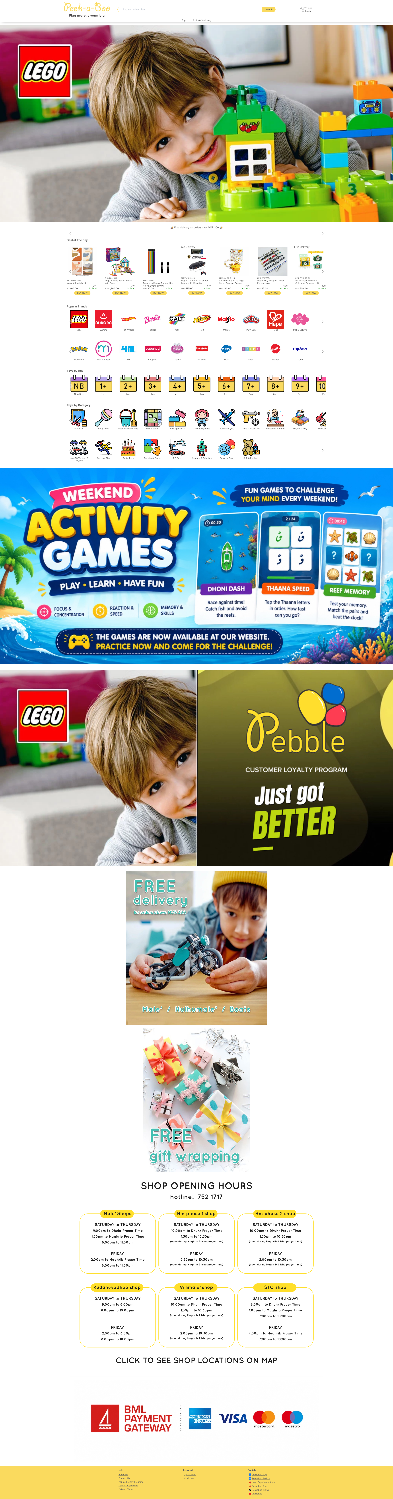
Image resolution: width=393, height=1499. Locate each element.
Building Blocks (177, 428)
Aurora (103, 330)
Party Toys (128, 458)
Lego (79, 330)
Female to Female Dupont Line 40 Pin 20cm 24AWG (158, 284)
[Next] (322, 271)
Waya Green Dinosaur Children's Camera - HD (307, 281)
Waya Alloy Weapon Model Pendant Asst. (270, 281)
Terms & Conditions (128, 1485)
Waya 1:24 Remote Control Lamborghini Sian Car (194, 281)
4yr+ (177, 394)
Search (268, 9)
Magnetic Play (300, 428)
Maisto (226, 330)
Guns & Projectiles (251, 428)
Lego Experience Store (263, 1482)
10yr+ (324, 394)
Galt (177, 330)
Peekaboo (257, 1493)
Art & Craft (79, 428)
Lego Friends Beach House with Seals (118, 281)
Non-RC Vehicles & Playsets (79, 459)
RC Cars (177, 458)
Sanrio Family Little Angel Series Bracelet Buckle (231, 281)
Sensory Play (226, 458)
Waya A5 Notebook (76, 283)
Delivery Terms (126, 1489)
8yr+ (275, 394)
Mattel (275, 359)
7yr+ (251, 394)
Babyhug (152, 359)
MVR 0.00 (307, 7)
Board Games (153, 428)
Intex (250, 359)
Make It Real (103, 359)
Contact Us (124, 1478)
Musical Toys (324, 428)
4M (128, 359)
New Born (79, 394)
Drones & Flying (226, 428)
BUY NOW (196, 292)
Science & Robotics (202, 458)
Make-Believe (300, 330)
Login (308, 11)
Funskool (201, 359)
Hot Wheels (128, 330)
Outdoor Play (103, 458)
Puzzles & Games (152, 458)
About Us (123, 1474)
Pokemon (79, 359)
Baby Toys (103, 428)
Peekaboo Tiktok (260, 1490)
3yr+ (152, 394)
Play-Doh (251, 330)
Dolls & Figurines (202, 428)
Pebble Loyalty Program (131, 1482)
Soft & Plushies (250, 458)
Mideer (300, 359)
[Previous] (70, 271)
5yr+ (202, 394)
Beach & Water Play (128, 428)
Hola (226, 359)
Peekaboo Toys (259, 1474)
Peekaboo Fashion (261, 1478)
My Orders (189, 1478)
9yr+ (300, 394)
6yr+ (226, 394)
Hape (275, 330)
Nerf (202, 330)
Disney (177, 359)
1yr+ (103, 394)
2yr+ (128, 394)
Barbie (153, 330)
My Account (190, 1474)
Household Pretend (275, 428)
